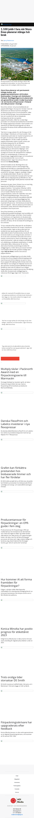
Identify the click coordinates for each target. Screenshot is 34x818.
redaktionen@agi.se (17, 814)
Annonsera (17, 782)
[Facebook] (13, 768)
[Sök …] (30, 24)
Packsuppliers (17, 785)
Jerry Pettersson (9, 40)
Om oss (17, 792)
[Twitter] (17, 768)
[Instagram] (20, 768)
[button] (26, 24)
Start (17, 775)
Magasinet (17, 779)
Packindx (17, 789)
